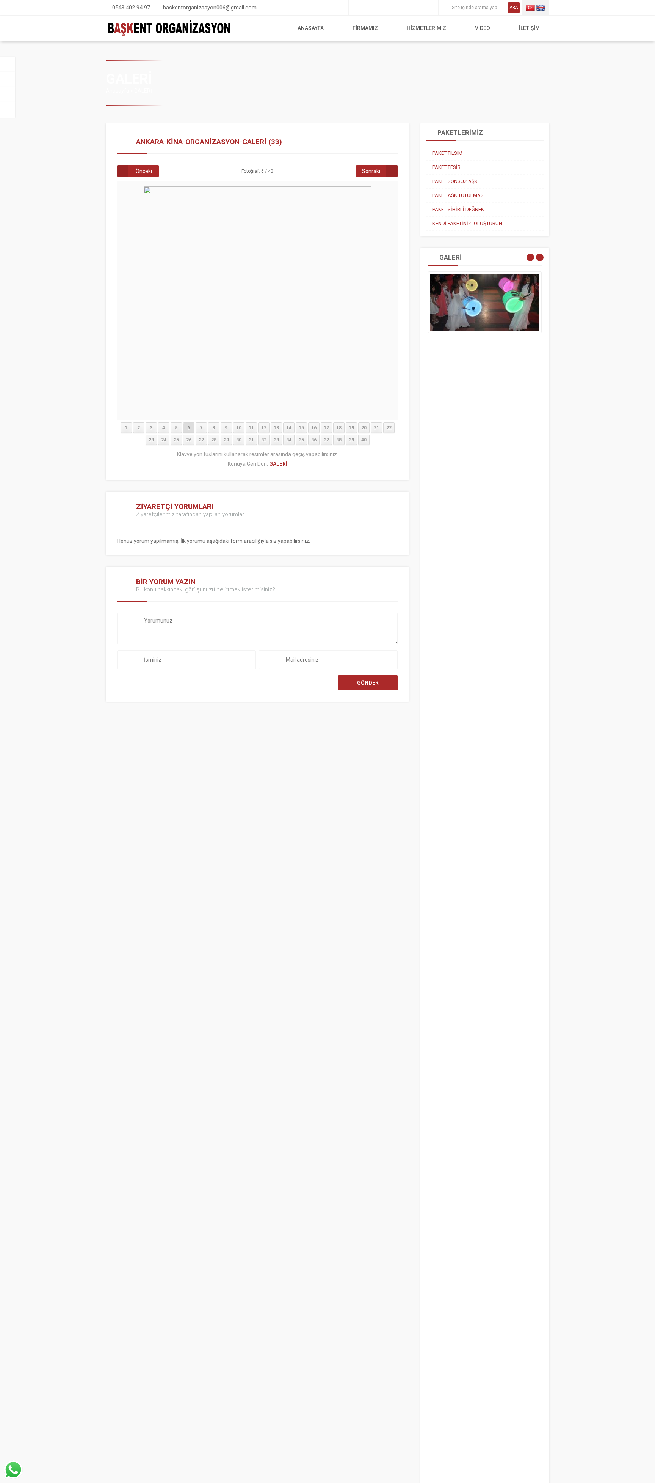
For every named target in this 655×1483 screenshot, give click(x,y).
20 (364, 427)
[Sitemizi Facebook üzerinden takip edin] (356, 7)
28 (213, 440)
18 (339, 427)
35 (301, 440)
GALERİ (143, 91)
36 (314, 440)
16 (314, 427)
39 (351, 440)
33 (276, 440)
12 (263, 427)
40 (364, 440)
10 (238, 427)
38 (339, 440)
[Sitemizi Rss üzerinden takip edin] (430, 7)
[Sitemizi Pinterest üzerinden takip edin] (420, 7)
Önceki (144, 171)
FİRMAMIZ (365, 28)
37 (326, 440)
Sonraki (371, 171)
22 (389, 427)
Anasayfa (117, 91)
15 (301, 427)
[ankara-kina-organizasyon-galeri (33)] (257, 412)
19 (351, 427)
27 (201, 440)
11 (251, 427)
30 (238, 440)
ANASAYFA (311, 28)
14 (288, 427)
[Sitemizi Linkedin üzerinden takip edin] (399, 7)
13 (276, 427)
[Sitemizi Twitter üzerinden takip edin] (367, 7)
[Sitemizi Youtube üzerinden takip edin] (409, 7)
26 (188, 440)
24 (163, 440)
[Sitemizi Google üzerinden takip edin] (377, 7)
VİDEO (482, 28)
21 (376, 427)
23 (151, 440)
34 (288, 440)
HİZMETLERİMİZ (426, 28)
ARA (514, 7)
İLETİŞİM (529, 28)
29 (226, 440)
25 (176, 440)
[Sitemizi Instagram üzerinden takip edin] (388, 7)
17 (326, 427)
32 (263, 440)
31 (251, 440)
